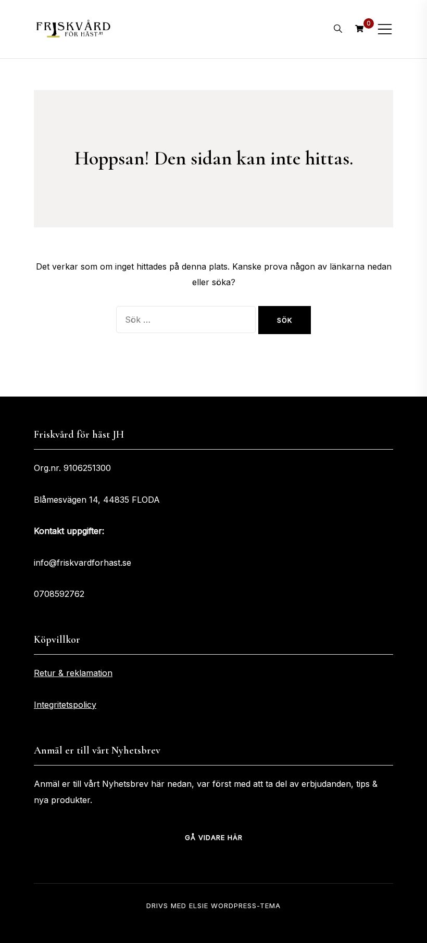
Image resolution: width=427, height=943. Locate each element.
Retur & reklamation (73, 673)
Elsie (198, 905)
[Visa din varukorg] (359, 28)
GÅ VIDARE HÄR (214, 837)
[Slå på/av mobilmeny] (384, 29)
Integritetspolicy (65, 704)
